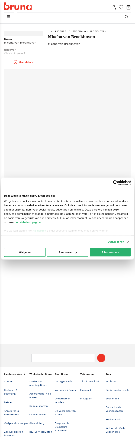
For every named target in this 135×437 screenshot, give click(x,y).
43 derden (39, 230)
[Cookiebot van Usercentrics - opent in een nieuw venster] (115, 182)
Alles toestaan (110, 252)
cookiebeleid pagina (28, 222)
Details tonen (116, 241)
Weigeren (25, 252)
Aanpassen (65, 252)
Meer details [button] (26, 62)
